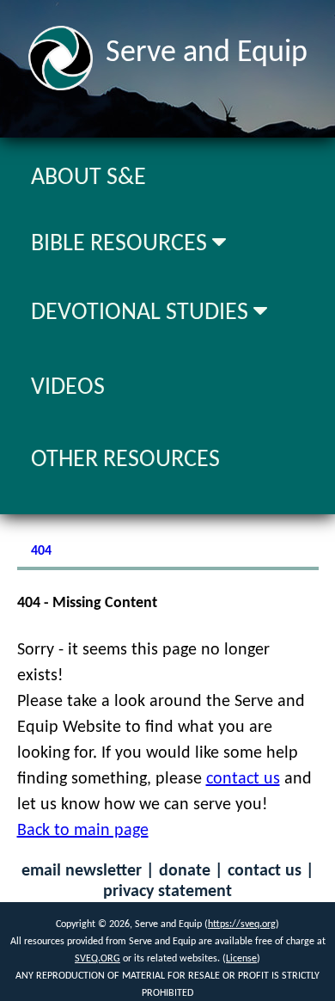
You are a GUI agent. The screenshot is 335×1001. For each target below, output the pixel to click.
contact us (243, 779)
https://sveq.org (242, 924)
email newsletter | (90, 871)
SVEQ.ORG (97, 959)
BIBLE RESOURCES (121, 244)
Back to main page (83, 830)
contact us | (271, 871)
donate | (193, 871)
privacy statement (167, 891)
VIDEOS (68, 388)
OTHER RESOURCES (125, 460)
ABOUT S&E (88, 178)
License (241, 959)
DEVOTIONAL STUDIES (142, 313)
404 (41, 551)
